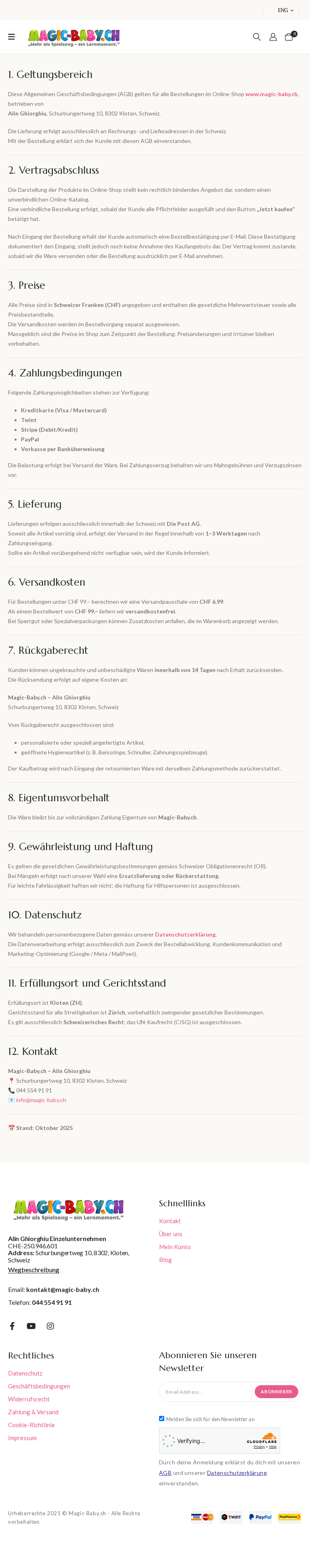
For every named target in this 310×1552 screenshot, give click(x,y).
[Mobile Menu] (14, 37)
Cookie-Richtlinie (31, 1424)
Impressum (22, 1437)
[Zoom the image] (73, 28)
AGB (165, 1472)
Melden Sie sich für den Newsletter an (210, 1419)
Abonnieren (276, 1391)
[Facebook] (12, 1326)
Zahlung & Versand (33, 1411)
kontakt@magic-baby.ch (62, 1289)
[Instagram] (51, 1326)
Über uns (170, 1233)
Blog (165, 1259)
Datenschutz (25, 1373)
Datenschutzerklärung (237, 1472)
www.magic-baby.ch (271, 93)
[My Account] (273, 37)
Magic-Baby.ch (87, 1513)
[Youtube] (31, 1326)
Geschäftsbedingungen (39, 1386)
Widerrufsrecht (29, 1399)
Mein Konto (175, 1246)
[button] (257, 37)
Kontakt (170, 1220)
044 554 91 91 (52, 1302)
